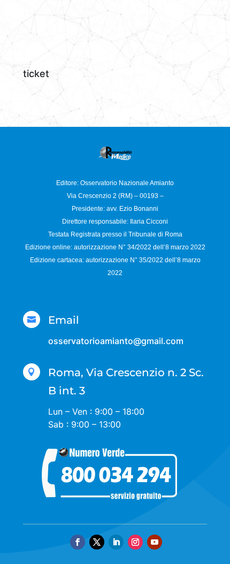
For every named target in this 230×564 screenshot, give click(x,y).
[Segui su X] (96, 542)
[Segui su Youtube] (154, 542)
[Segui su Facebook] (77, 542)
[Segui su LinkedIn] (116, 542)
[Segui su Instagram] (135, 542)
